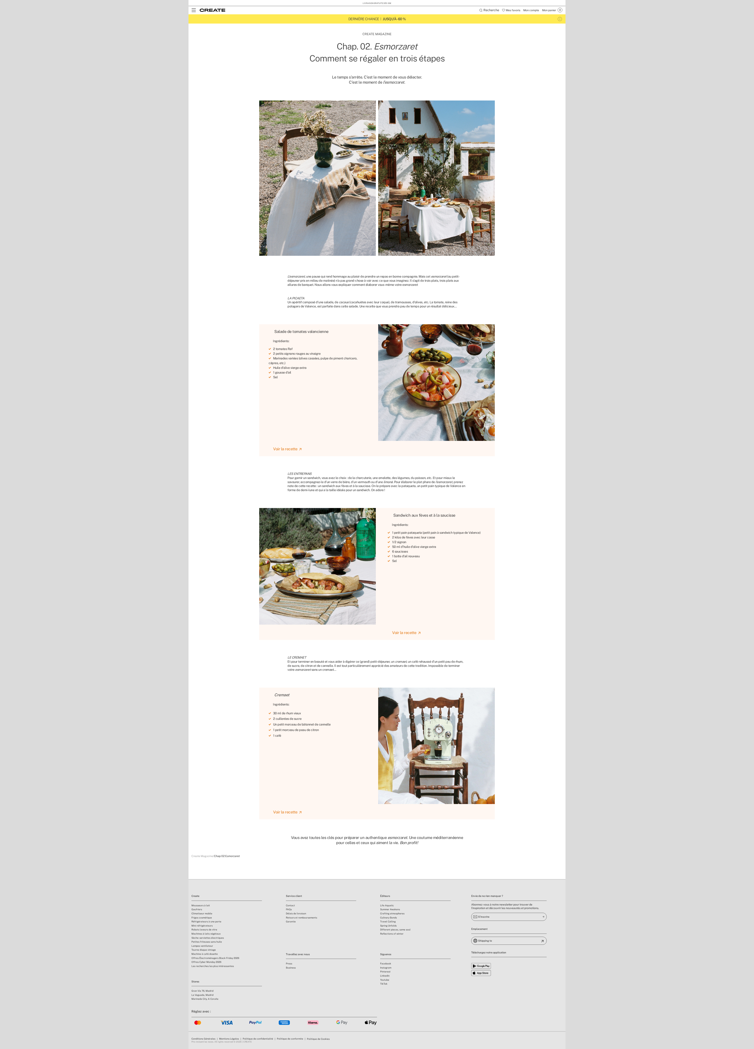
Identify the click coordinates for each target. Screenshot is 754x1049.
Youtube (384, 980)
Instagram (385, 967)
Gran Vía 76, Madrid (202, 991)
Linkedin (385, 975)
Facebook (385, 963)
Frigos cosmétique (201, 917)
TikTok (383, 983)
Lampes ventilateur (202, 946)
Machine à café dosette (204, 954)
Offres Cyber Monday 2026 (206, 962)
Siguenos (385, 954)
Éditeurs (385, 896)
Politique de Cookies (318, 1039)
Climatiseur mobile (201, 913)
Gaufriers (196, 909)
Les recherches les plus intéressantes (212, 966)
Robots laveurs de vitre (204, 929)
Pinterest (385, 971)
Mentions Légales (229, 1038)
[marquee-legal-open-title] (560, 19)
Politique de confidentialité (258, 1038)
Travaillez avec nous (298, 954)
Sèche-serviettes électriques (207, 938)
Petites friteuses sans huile (206, 941)
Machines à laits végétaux (206, 933)
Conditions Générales (203, 1038)
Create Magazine (202, 856)
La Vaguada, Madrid (202, 995)
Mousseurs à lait (200, 905)
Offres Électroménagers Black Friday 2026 (215, 958)
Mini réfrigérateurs (202, 925)
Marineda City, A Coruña (204, 999)
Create (195, 896)
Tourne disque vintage (203, 949)
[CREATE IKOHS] (212, 10)
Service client (294, 896)
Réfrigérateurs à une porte (206, 921)
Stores (195, 981)
